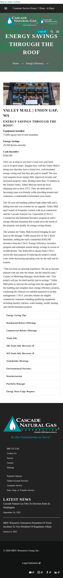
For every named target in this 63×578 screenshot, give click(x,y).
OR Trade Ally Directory (19, 346)
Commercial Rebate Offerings (21, 330)
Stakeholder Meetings (17, 361)
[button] (52, 31)
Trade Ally (11, 338)
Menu (5, 8)
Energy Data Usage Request (20, 391)
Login (40, 31)
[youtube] (31, 572)
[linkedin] (57, 572)
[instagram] (40, 572)
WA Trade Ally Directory (19, 353)
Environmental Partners (18, 369)
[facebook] (48, 572)
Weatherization (14, 376)
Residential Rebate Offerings (21, 323)
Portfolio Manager (15, 384)
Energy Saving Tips (16, 315)
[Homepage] (31, 22)
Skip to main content (10, 2)
